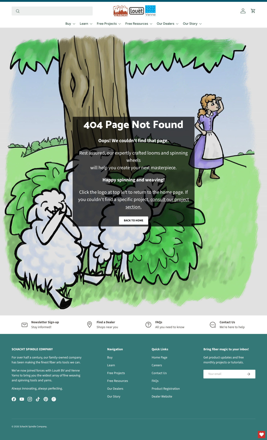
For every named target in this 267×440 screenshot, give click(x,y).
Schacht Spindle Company (33, 426)
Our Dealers (165, 24)
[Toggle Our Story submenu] (200, 24)
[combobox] (52, 11)
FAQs (155, 381)
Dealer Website (162, 396)
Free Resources (136, 24)
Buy (68, 24)
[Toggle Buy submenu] (74, 24)
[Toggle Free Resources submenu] (151, 24)
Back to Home (133, 220)
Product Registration (166, 388)
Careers (157, 365)
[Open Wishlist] (261, 434)
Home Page (159, 357)
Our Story (190, 24)
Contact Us (159, 373)
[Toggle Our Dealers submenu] (177, 24)
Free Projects (107, 24)
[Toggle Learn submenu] (91, 24)
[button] (253, 11)
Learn (84, 24)
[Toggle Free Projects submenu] (119, 24)
